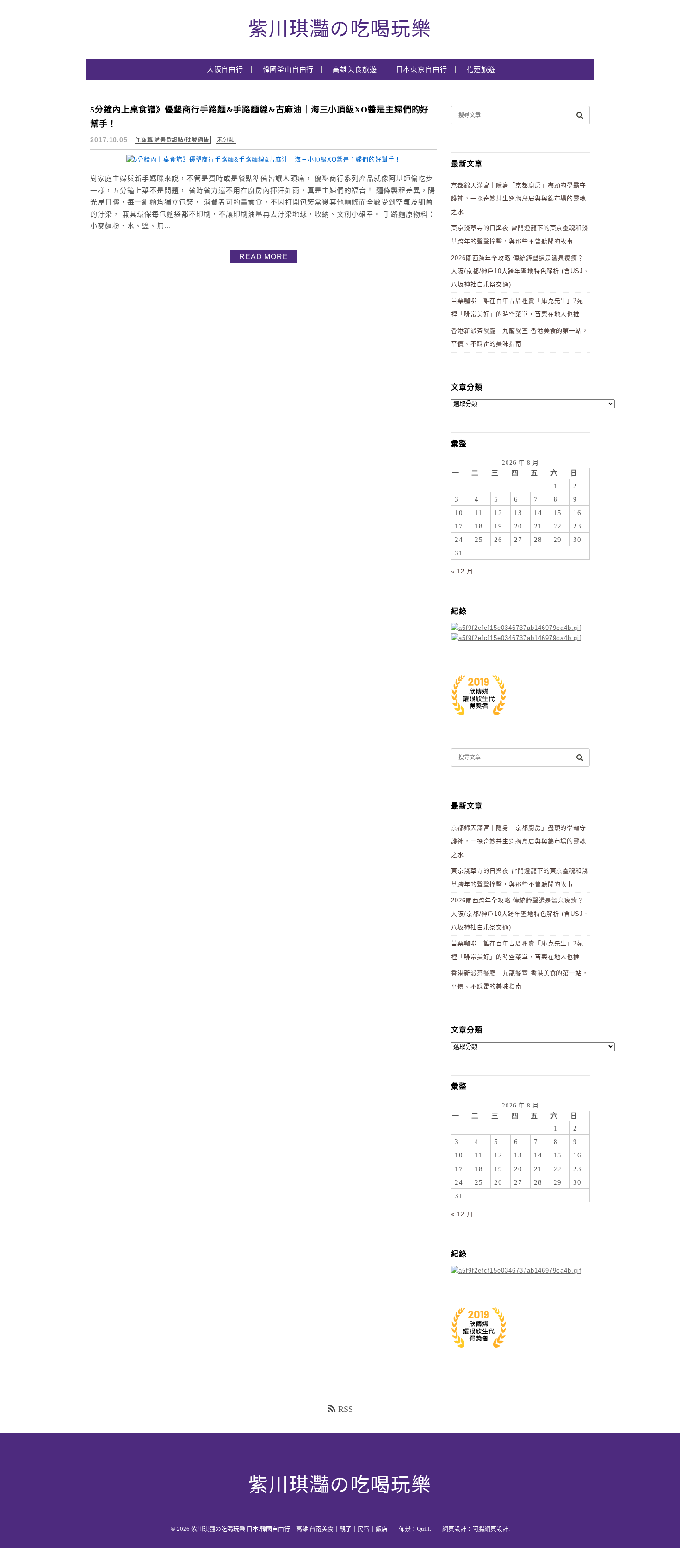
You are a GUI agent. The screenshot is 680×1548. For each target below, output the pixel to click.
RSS (345, 1409)
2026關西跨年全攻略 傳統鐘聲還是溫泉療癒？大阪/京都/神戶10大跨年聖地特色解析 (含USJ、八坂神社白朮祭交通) (520, 271)
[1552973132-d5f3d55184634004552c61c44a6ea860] (479, 719)
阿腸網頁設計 (490, 1528)
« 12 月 (462, 571)
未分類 (226, 140)
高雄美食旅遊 (355, 69)
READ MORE (263, 257)
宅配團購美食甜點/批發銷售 (173, 140)
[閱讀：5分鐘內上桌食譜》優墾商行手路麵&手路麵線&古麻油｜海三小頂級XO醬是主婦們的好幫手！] (263, 159)
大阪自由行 (225, 69)
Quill (423, 1528)
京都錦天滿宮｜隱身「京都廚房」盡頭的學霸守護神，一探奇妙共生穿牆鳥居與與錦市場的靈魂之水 (518, 198)
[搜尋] (579, 115)
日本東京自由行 (421, 69)
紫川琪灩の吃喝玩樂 (340, 29)
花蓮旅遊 (481, 69)
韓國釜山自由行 (288, 69)
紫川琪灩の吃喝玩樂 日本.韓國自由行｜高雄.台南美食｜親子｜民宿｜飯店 (289, 1528)
